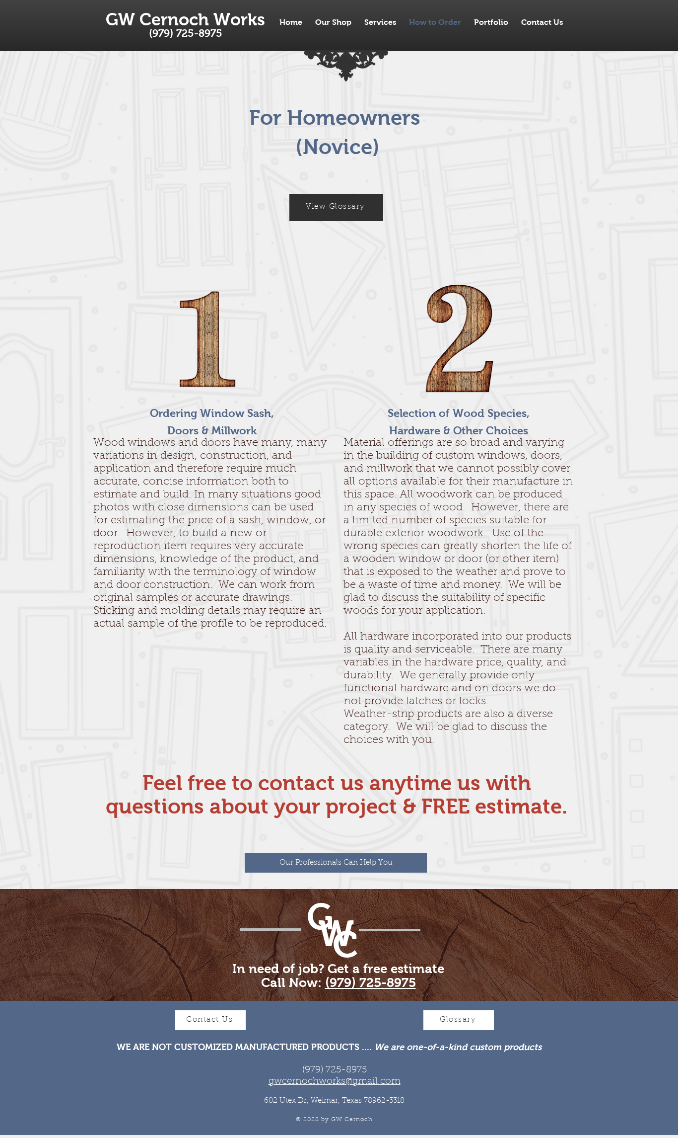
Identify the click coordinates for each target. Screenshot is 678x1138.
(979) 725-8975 (370, 982)
